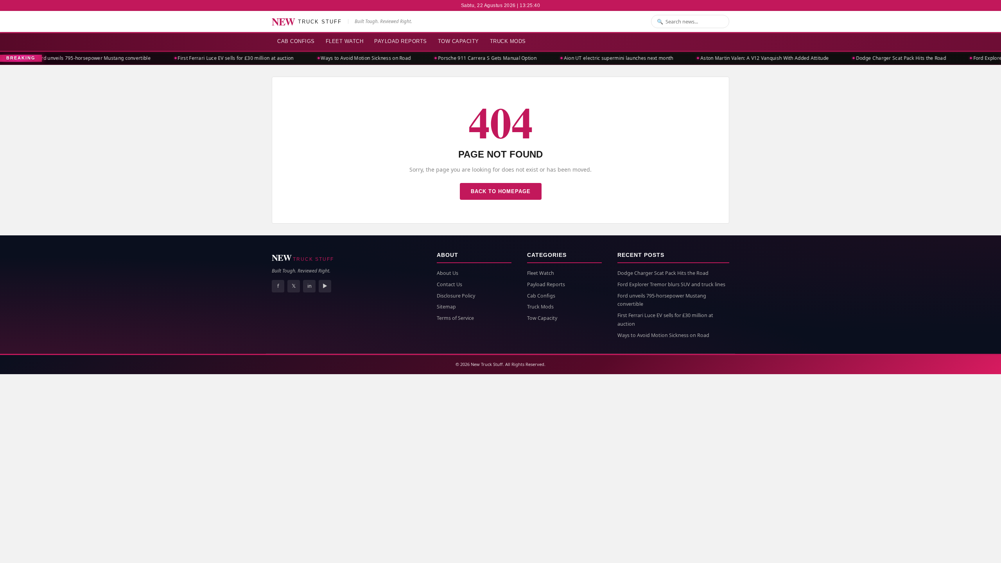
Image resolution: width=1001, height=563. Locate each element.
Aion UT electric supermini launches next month (607, 58)
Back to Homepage (501, 191)
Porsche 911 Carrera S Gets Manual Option (476, 58)
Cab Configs (296, 41)
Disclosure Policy (456, 295)
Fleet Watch (345, 41)
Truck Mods (508, 41)
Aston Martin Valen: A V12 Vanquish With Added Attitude (753, 58)
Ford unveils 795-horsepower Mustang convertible (82, 58)
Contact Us (449, 284)
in (309, 285)
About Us (447, 273)
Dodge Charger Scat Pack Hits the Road (890, 58)
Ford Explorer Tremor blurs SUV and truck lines (671, 284)
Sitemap (446, 306)
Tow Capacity (458, 41)
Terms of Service (455, 318)
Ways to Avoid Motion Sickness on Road (355, 58)
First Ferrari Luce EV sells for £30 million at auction (225, 58)
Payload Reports (400, 41)
